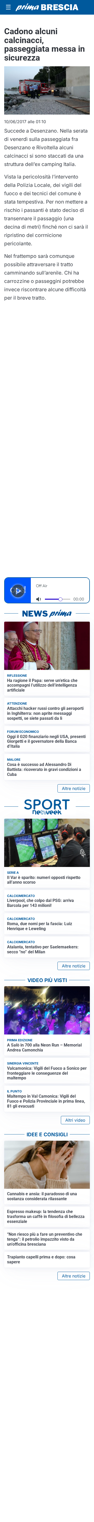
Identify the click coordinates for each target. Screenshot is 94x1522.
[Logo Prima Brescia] (47, 7)
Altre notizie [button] (73, 788)
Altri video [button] (75, 1120)
